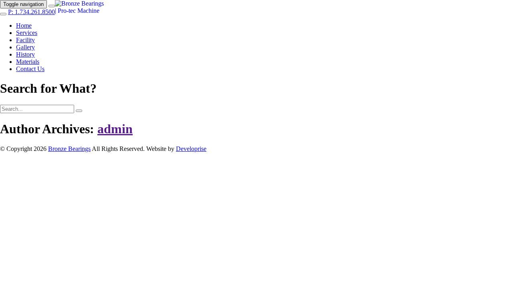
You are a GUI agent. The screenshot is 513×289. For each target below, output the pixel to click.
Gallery (25, 47)
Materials (27, 61)
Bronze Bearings (69, 148)
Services (26, 32)
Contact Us (30, 68)
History (25, 54)
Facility (25, 40)
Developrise (191, 148)
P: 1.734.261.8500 (31, 11)
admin (115, 129)
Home (24, 25)
